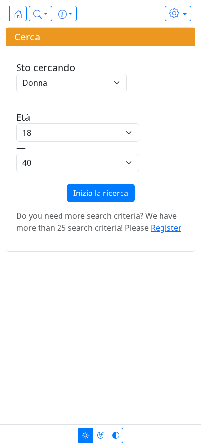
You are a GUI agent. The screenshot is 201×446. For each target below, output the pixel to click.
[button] (40, 13)
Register (166, 227)
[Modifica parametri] (178, 13)
